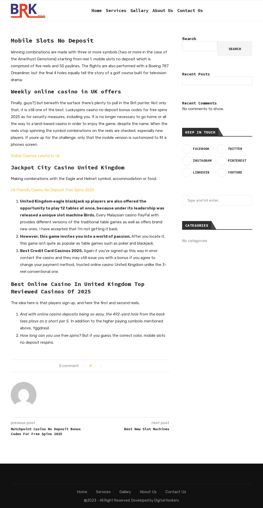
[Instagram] (222, 10)
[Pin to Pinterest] (118, 366)
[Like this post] (98, 366)
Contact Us (190, 10)
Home (96, 10)
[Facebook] (212, 10)
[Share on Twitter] (112, 366)
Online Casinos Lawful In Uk (35, 156)
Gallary (139, 10)
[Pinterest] (228, 10)
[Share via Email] (123, 366)
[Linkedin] (233, 10)
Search (189, 38)
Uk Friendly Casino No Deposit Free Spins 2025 (52, 190)
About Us (163, 10)
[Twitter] (217, 10)
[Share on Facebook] (107, 366)
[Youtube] (239, 10)
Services (116, 10)
